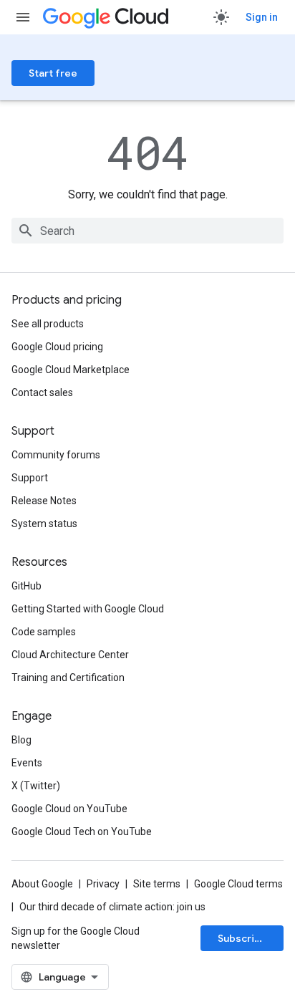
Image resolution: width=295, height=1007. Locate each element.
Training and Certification (68, 677)
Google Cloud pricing (57, 346)
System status (44, 523)
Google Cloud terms (238, 884)
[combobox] (147, 231)
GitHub (26, 586)
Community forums (55, 455)
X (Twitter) (35, 785)
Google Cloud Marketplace (70, 369)
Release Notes (44, 500)
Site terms (156, 884)
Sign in (262, 17)
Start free (53, 73)
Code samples (43, 631)
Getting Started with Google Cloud (87, 609)
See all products (47, 323)
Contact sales (42, 392)
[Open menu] (23, 17)
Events (26, 762)
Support (29, 477)
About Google (42, 884)
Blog (21, 740)
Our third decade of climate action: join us (112, 906)
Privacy (103, 884)
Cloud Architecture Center (70, 654)
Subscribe (242, 938)
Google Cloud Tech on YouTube (81, 831)
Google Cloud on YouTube (69, 808)
